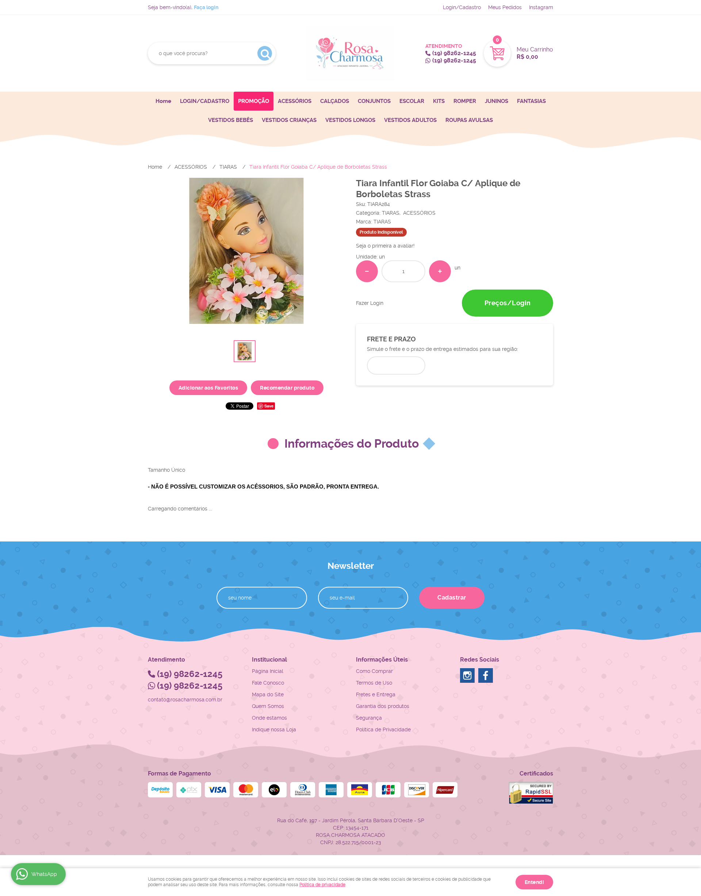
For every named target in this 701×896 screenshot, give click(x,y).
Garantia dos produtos (382, 706)
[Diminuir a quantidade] (367, 271)
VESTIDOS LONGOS (350, 120)
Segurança (369, 718)
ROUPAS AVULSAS (469, 120)
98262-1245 (454, 53)
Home (163, 101)
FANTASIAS (531, 101)
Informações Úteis (382, 659)
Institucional (269, 659)
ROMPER (464, 101)
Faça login (206, 7)
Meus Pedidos (505, 7)
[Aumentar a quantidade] (440, 271)
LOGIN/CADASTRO (204, 101)
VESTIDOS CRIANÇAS (289, 120)
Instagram (541, 7)
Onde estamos (269, 718)
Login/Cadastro (462, 7)
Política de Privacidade (383, 729)
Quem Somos (268, 706)
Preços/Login (507, 303)
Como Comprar (374, 671)
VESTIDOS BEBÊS (230, 120)
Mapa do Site (268, 694)
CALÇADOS (334, 101)
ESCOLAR (411, 101)
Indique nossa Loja (274, 729)
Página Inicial (267, 671)
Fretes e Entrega (375, 694)
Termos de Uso (374, 683)
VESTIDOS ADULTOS (410, 120)
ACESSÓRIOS (294, 101)
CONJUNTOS (374, 101)
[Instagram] (467, 675)
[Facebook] (485, 675)
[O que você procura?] (264, 53)
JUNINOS (496, 101)
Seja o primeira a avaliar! (385, 246)
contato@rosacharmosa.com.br (185, 699)
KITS (439, 101)
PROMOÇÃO (253, 101)
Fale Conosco (268, 683)
